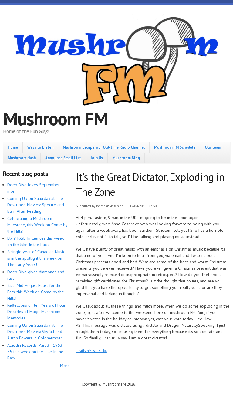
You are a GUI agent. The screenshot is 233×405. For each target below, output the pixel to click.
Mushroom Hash (22, 157)
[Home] (116, 62)
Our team (213, 147)
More (65, 365)
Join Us (96, 157)
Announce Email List (63, 157)
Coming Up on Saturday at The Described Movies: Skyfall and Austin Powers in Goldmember (35, 331)
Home (13, 147)
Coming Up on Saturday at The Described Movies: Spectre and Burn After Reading (35, 205)
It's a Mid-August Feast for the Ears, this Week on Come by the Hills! (35, 292)
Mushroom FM (55, 118)
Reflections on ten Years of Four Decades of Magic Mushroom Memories (36, 311)
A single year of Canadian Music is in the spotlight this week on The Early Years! (36, 258)
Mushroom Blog (126, 157)
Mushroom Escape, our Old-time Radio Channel (104, 147)
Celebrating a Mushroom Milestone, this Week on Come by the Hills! (37, 225)
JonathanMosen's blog (91, 351)
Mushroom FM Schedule (174, 147)
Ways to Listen (40, 147)
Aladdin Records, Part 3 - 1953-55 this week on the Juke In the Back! (35, 352)
